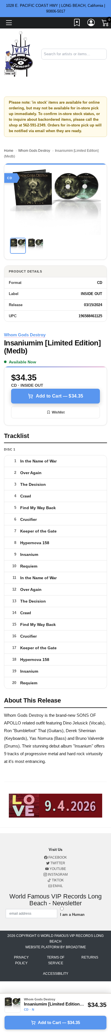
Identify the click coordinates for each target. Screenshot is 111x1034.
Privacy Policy (21, 960)
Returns (89, 957)
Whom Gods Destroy (34, 151)
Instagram (57, 875)
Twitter (57, 863)
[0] (105, 24)
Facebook (57, 857)
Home (8, 151)
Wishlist (58, 412)
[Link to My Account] (91, 23)
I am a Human (72, 914)
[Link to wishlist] (77, 23)
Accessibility (55, 974)
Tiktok (57, 880)
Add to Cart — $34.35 (59, 396)
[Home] (18, 54)
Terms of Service (55, 960)
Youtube (57, 869)
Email (57, 886)
